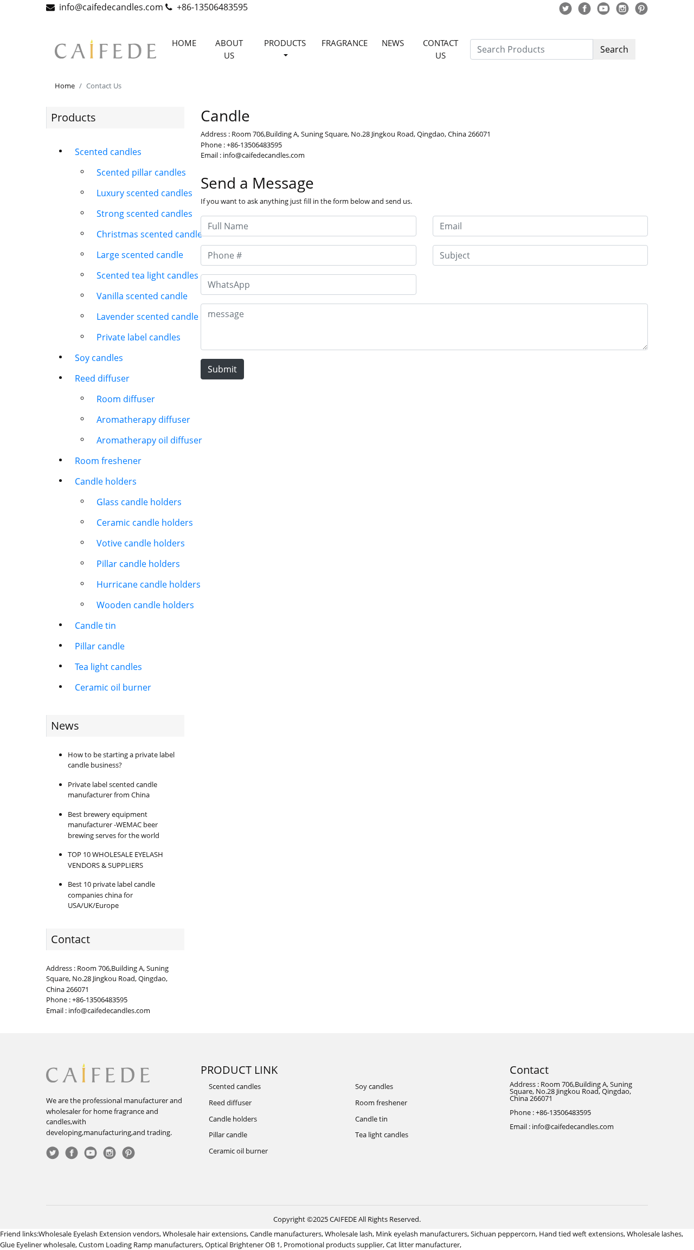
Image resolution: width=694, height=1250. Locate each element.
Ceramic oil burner (113, 687)
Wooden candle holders (145, 605)
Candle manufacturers (286, 1234)
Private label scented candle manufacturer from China (112, 789)
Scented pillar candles (141, 172)
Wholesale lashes (654, 1234)
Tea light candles (108, 667)
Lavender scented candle (147, 317)
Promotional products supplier (333, 1244)
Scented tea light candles (147, 275)
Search (614, 49)
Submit (222, 369)
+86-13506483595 (212, 7)
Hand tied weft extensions (581, 1234)
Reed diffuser (102, 378)
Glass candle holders (139, 502)
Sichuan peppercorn (503, 1234)
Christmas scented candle (149, 234)
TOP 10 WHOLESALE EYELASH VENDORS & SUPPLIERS (115, 859)
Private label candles (139, 337)
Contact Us (440, 49)
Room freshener (108, 461)
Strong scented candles (144, 214)
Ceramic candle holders (145, 523)
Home (184, 42)
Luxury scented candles (144, 193)
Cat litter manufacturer (423, 1244)
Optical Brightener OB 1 (242, 1244)
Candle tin (95, 626)
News (393, 42)
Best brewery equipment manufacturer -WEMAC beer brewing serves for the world (113, 824)
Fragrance (345, 42)
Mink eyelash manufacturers (421, 1234)
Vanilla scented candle (142, 296)
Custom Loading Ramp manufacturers (140, 1244)
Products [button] (285, 42)
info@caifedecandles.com (111, 7)
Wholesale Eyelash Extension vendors (98, 1234)
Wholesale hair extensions (205, 1234)
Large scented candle (140, 255)
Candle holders (106, 481)
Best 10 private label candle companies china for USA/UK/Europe (111, 894)
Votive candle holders (141, 543)
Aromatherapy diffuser (143, 420)
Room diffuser (126, 399)
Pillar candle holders (138, 564)
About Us (229, 49)
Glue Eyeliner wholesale (37, 1244)
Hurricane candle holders (149, 584)
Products (73, 117)
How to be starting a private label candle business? (121, 760)
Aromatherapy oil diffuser (149, 440)
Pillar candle (100, 646)
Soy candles (99, 358)
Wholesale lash (348, 1234)
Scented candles (108, 152)
